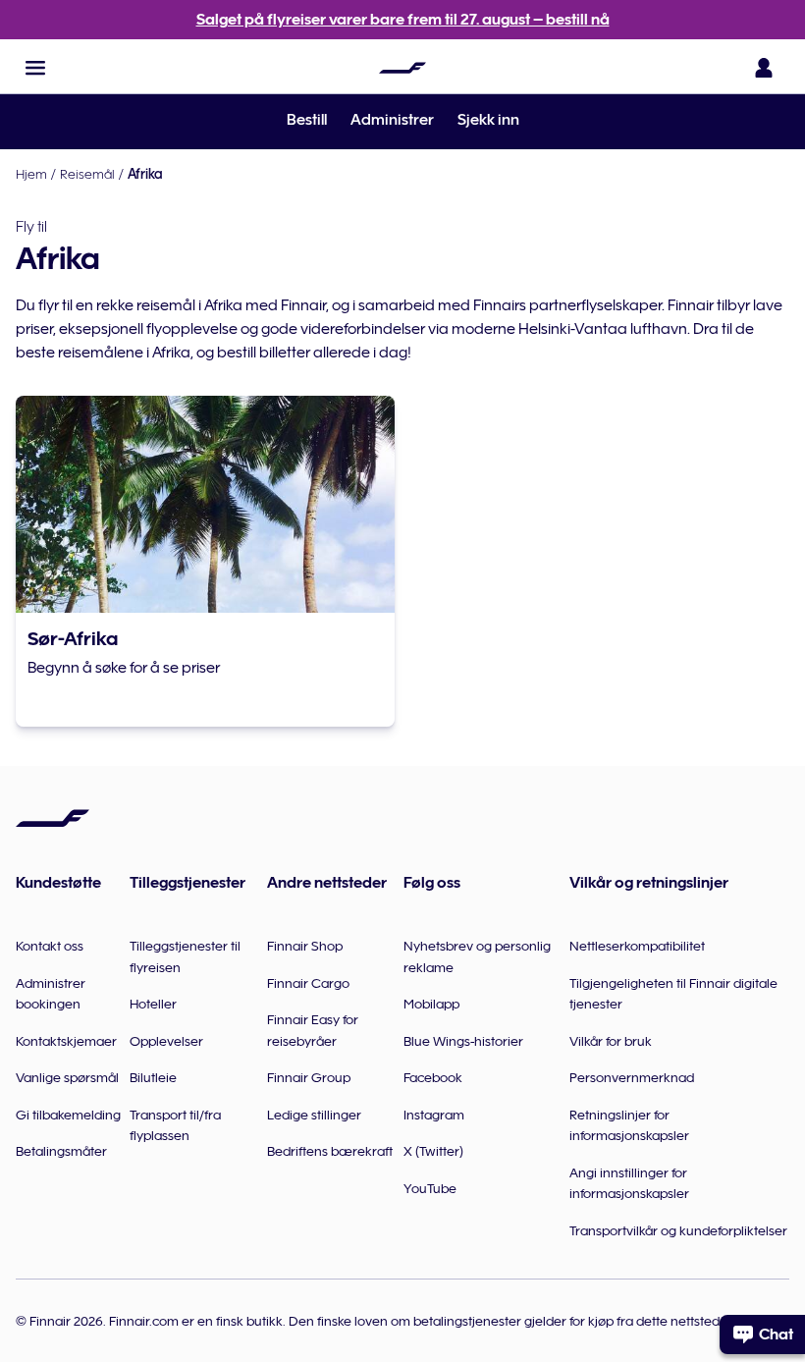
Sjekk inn (488, 120)
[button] (35, 67)
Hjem (31, 174)
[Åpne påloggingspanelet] (763, 67)
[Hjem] (402, 68)
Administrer (392, 120)
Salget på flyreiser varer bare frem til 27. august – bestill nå (403, 19)
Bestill (307, 120)
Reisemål (87, 174)
